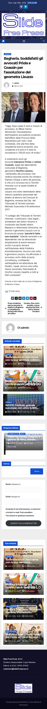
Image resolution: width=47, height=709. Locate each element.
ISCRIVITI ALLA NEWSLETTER (23, 523)
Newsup (36, 702)
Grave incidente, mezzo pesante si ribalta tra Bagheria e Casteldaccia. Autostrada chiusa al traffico (15, 308)
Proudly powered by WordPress (17, 702)
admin (16, 83)
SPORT (21, 433)
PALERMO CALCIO (12, 433)
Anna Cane (28, 616)
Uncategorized (11, 606)
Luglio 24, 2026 (14, 591)
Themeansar (23, 705)
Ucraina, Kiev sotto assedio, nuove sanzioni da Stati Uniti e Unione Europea (31, 307)
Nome (13, 484)
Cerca (6, 464)
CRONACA (7, 54)
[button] (44, 41)
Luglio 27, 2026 (14, 566)
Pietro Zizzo (25, 364)
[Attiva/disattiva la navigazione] (24, 41)
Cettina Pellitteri (27, 412)
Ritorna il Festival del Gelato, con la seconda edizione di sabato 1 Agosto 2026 (23, 384)
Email (13, 496)
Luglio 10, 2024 (14, 443)
